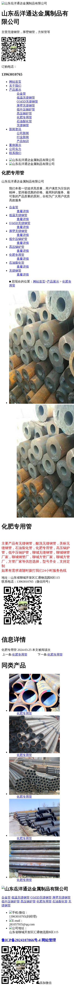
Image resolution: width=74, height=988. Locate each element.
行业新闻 (23, 137)
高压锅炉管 (24, 113)
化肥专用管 (24, 117)
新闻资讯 (15, 129)
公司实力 (15, 149)
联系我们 (15, 153)
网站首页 (15, 81)
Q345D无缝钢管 (27, 101)
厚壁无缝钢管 (26, 105)
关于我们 (15, 85)
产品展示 (15, 89)
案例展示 (15, 145)
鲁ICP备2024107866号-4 (21, 940)
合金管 (21, 93)
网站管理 (49, 940)
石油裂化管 (24, 121)
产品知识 (23, 141)
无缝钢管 (23, 125)
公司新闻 (23, 133)
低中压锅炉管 (26, 109)
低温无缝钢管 (26, 97)
